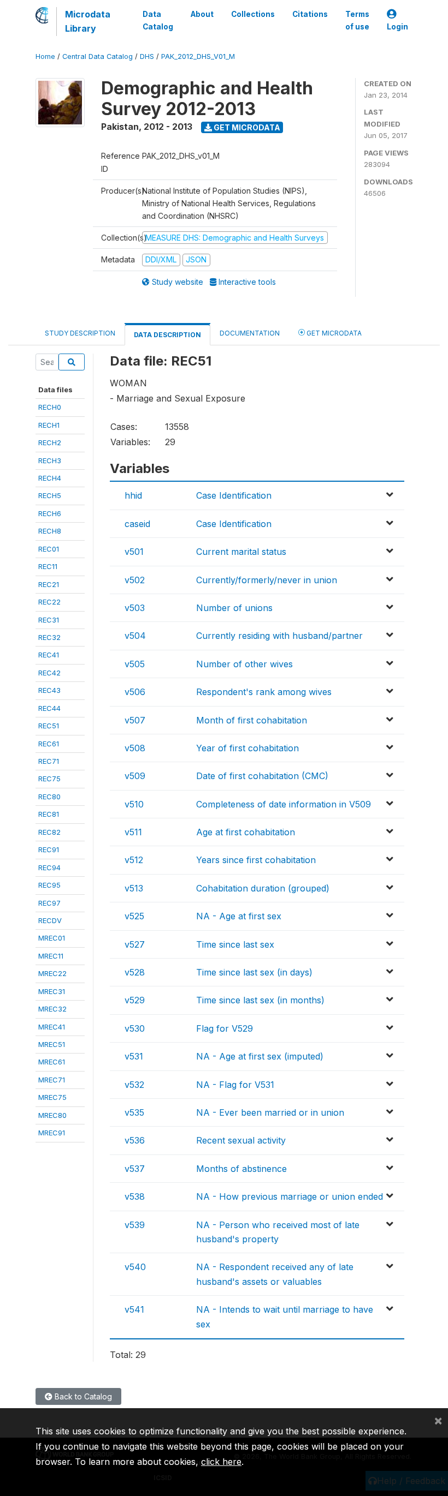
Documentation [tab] (250, 333)
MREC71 (51, 1079)
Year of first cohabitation (247, 748)
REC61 (48, 743)
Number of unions (234, 607)
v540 (135, 1266)
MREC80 (52, 1115)
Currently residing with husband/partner (279, 635)
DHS (147, 56)
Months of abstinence (241, 1168)
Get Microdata (246, 127)
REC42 (49, 672)
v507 (135, 720)
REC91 (48, 849)
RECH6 (49, 513)
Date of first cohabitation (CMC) (262, 775)
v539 (135, 1224)
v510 (134, 804)
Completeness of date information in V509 (283, 804)
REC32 (49, 637)
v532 (134, 1084)
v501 (134, 551)
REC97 (49, 903)
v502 (135, 580)
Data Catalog (158, 20)
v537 (135, 1168)
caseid (137, 523)
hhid (133, 495)
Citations (310, 14)
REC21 (48, 584)
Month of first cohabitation (251, 720)
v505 (135, 664)
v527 (135, 944)
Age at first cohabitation (245, 832)
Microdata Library (87, 21)
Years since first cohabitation (256, 859)
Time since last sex (235, 944)
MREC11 (50, 956)
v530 (135, 1028)
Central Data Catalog (97, 56)
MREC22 (52, 973)
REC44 (49, 708)
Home (45, 56)
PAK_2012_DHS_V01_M (198, 56)
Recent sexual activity (241, 1140)
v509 (135, 775)
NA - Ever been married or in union (270, 1112)
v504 (135, 635)
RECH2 (49, 442)
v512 (134, 859)
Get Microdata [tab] (333, 333)
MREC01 (51, 937)
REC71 (48, 761)
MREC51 (51, 1044)
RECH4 (49, 478)
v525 (134, 916)
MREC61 (51, 1061)
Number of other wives (244, 664)
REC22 (49, 601)
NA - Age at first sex (238, 916)
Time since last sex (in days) (254, 972)
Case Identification (234, 495)
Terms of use (357, 20)
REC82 (49, 832)
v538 (135, 1196)
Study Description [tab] (80, 333)
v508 (135, 748)
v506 (135, 691)
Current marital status (241, 551)
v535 (134, 1112)
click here (221, 1461)
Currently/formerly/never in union (266, 580)
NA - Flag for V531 (235, 1084)
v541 (134, 1309)
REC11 (47, 566)
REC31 (48, 619)
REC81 (48, 814)
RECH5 (49, 495)
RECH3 (49, 460)
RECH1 (49, 425)
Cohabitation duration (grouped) (262, 888)
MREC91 (51, 1132)
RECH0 (49, 407)
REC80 (49, 796)
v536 (135, 1140)
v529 (135, 1000)
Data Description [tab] (167, 335)
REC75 (49, 778)
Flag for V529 (224, 1028)
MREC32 (52, 1008)
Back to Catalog (82, 1396)
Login (397, 26)
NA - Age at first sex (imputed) (259, 1056)
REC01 (48, 548)
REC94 (49, 867)
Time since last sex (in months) (260, 1000)
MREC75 (52, 1097)
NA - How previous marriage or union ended (289, 1196)
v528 (135, 972)
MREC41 (51, 1026)
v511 (133, 832)
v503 (135, 607)
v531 (134, 1056)
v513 (134, 888)
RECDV (50, 920)
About (202, 14)
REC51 (48, 725)
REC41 (48, 654)
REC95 (49, 885)
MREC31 (51, 991)
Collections (253, 14)
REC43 (49, 690)
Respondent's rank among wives (264, 691)
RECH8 (49, 530)
